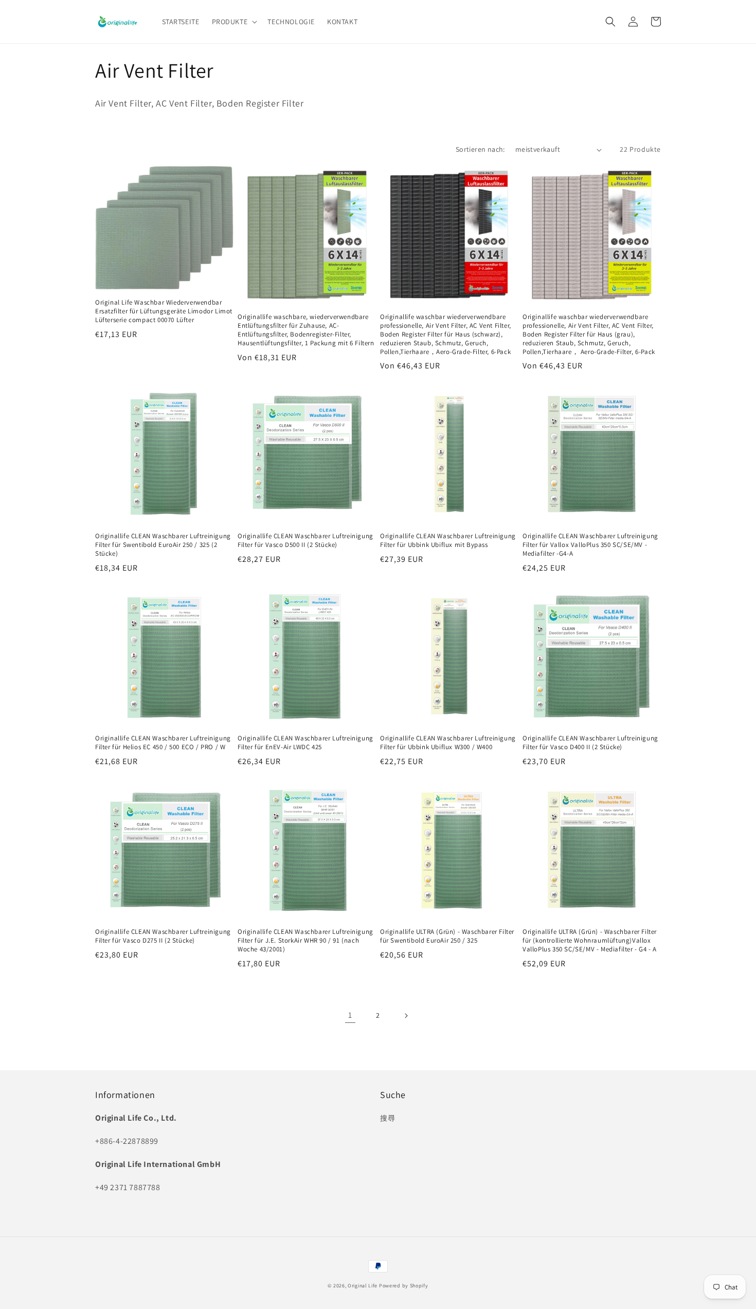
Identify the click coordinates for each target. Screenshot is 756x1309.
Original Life (362, 1285)
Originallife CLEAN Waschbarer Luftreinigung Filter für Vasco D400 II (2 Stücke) (590, 742)
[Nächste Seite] (405, 1015)
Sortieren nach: (480, 149)
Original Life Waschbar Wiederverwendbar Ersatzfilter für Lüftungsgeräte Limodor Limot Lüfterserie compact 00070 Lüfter (163, 311)
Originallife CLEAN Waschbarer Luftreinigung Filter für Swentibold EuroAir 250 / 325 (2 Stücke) (163, 545)
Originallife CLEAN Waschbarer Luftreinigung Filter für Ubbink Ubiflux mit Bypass (448, 540)
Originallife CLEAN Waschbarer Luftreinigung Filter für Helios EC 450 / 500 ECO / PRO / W (163, 742)
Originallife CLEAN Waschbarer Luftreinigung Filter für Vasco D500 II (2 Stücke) (305, 540)
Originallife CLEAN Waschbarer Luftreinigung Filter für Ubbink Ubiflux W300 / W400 (448, 742)
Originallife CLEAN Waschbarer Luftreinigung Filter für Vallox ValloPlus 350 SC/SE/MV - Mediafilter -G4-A (590, 545)
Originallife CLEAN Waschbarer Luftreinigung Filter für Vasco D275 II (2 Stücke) (163, 936)
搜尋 (387, 1118)
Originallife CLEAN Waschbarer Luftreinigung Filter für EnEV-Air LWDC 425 (305, 742)
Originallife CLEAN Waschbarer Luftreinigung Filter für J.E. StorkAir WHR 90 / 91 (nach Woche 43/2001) (305, 940)
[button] (234, 21)
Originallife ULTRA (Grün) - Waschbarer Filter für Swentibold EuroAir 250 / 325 (447, 936)
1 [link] (350, 1015)
